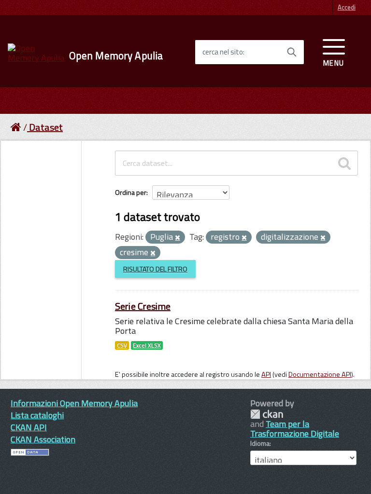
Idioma (260, 443)
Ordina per (130, 192)
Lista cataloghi (37, 415)
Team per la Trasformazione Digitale (294, 428)
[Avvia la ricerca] (292, 52)
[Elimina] (177, 238)
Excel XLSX (147, 345)
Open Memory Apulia (116, 56)
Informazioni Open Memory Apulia (74, 403)
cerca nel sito (222, 52)
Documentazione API (319, 374)
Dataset (46, 127)
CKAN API (29, 427)
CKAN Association (43, 439)
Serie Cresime (143, 306)
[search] (344, 163)
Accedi (347, 7)
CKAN (266, 414)
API (266, 374)
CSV (122, 345)
